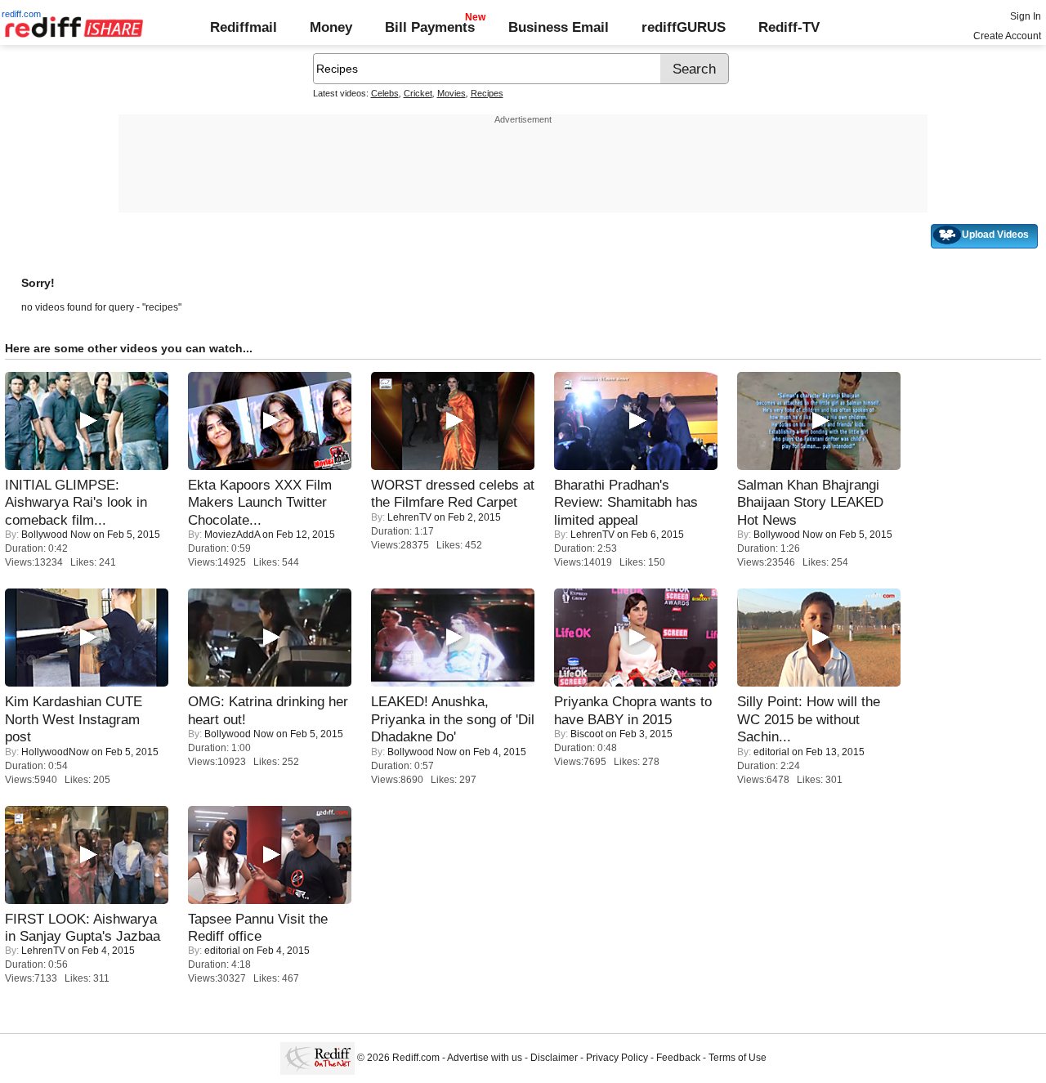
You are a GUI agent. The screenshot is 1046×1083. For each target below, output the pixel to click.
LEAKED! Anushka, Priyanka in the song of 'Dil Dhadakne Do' (452, 719)
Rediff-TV (789, 27)
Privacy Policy (617, 1057)
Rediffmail (243, 27)
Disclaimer (554, 1057)
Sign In (1025, 16)
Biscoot (586, 734)
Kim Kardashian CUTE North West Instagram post (73, 719)
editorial (771, 752)
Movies (451, 93)
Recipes (487, 93)
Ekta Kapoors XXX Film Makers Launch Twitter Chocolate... (260, 502)
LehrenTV (409, 517)
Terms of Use (738, 1057)
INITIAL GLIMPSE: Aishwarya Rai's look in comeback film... (76, 502)
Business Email (558, 27)
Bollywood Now (56, 534)
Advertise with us (484, 1057)
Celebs (385, 93)
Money (331, 27)
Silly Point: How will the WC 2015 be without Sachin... (808, 719)
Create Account (1007, 36)
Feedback (678, 1057)
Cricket (418, 93)
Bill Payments (430, 27)
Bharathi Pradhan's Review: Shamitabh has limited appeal (626, 502)
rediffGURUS (683, 27)
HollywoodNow (55, 752)
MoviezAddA (232, 534)
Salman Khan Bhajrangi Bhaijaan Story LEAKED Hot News (810, 502)
